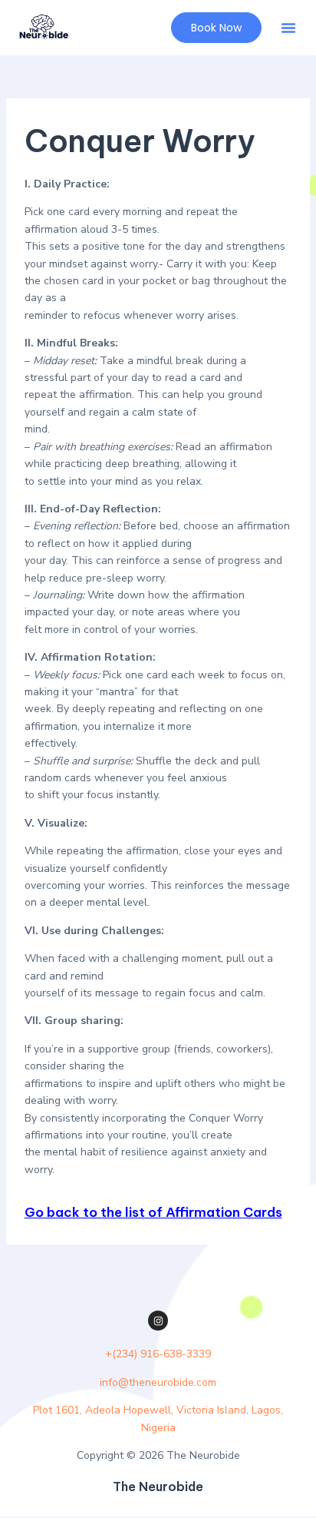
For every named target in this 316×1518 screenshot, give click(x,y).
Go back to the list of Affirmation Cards (153, 1212)
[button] (288, 27)
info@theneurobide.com (158, 1382)
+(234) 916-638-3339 (158, 1354)
